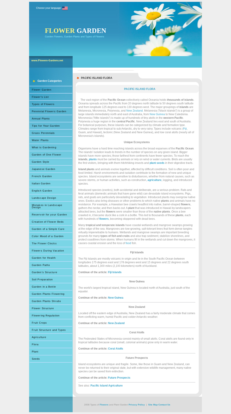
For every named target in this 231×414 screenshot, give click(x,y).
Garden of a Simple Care (48, 229)
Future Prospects (119, 377)
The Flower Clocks (44, 243)
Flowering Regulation (46, 315)
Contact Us (164, 404)
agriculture (155, 180)
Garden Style (40, 161)
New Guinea (157, 114)
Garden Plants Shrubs (46, 301)
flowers (104, 218)
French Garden (42, 176)
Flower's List (40, 97)
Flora (35, 344)
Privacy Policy (137, 404)
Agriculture (39, 337)
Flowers (104, 404)
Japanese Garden (43, 169)
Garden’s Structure (44, 272)
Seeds (36, 358)
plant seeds (157, 163)
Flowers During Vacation (48, 250)
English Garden (42, 190)
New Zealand (134, 110)
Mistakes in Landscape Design (47, 206)
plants (93, 159)
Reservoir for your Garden (49, 214)
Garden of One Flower (46, 154)
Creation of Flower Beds (48, 221)
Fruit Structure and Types (49, 330)
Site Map (153, 404)
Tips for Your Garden (46, 125)
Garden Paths (41, 265)
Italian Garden (41, 183)
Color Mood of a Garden (48, 236)
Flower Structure (43, 308)
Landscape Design (44, 198)
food (128, 243)
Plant (35, 351)
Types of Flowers (43, 104)
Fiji (185, 128)
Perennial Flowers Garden (49, 111)
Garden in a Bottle (44, 286)
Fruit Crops (39, 322)
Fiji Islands (115, 272)
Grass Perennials (43, 133)
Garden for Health (44, 257)
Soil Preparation (42, 279)
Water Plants (40, 140)
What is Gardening (44, 147)
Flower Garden (41, 89)
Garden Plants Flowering (48, 294)
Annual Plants (41, 118)
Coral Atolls (115, 348)
